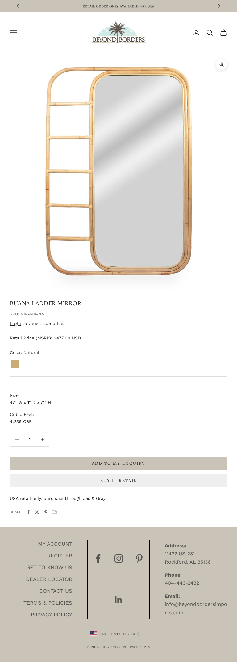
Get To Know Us (49, 567)
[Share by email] (54, 512)
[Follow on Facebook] (98, 558)
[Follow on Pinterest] (139, 558)
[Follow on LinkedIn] (118, 599)
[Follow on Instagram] (118, 558)
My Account (55, 544)
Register (59, 556)
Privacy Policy (51, 614)
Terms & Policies (47, 603)
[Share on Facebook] (28, 512)
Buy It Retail (118, 480)
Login (15, 323)
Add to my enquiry (118, 463)
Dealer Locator (49, 579)
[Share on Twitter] (37, 512)
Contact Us (55, 591)
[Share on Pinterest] (45, 512)
